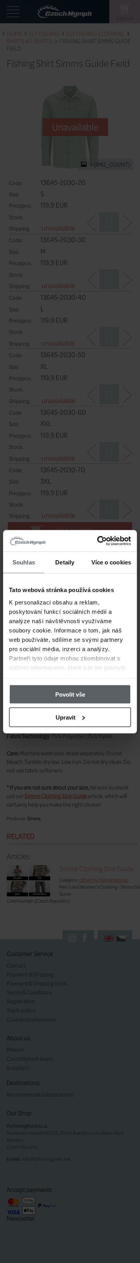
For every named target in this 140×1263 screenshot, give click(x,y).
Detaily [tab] (64, 562)
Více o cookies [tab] (111, 562)
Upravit (65, 717)
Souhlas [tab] (23, 562)
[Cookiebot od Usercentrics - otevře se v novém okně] (98, 541)
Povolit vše (70, 694)
